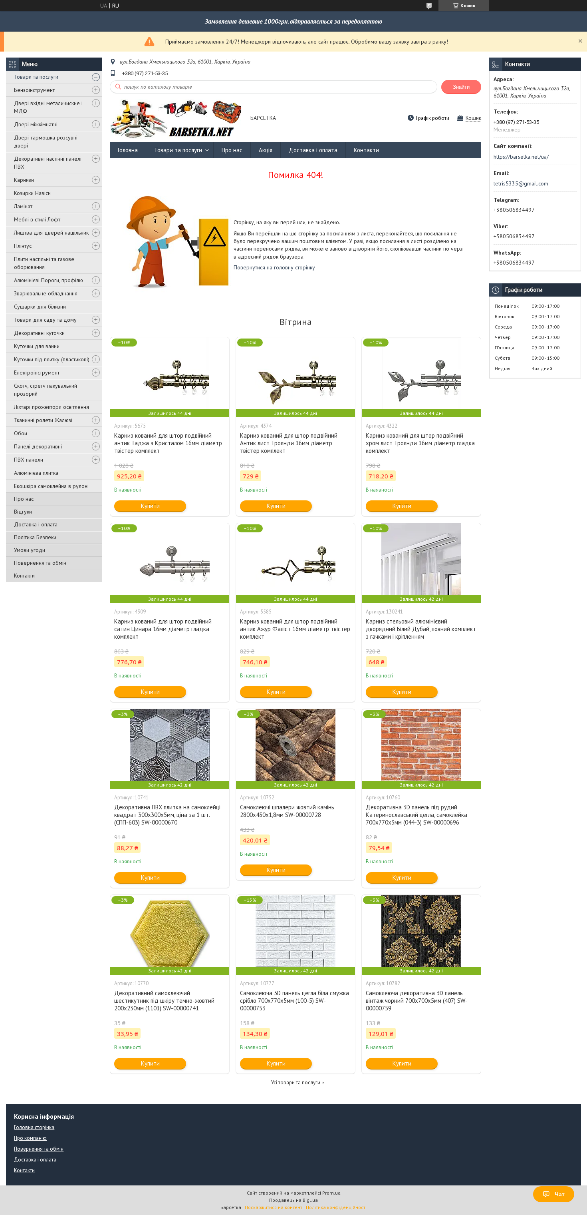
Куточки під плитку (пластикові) (51, 359)
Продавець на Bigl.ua (293, 1200)
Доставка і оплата (36, 524)
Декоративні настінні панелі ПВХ (47, 162)
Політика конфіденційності (336, 1207)
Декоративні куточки (39, 333)
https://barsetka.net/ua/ (521, 156)
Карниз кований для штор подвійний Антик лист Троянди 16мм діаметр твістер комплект (288, 443)
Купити (150, 506)
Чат (560, 1194)
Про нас (24, 498)
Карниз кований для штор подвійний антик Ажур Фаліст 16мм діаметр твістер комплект (295, 628)
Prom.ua (331, 1193)
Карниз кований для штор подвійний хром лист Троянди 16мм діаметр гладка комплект (420, 443)
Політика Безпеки (35, 537)
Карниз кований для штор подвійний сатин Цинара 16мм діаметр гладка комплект (163, 628)
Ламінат (23, 206)
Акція (265, 150)
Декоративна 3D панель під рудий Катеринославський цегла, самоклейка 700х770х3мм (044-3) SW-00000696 (416, 814)
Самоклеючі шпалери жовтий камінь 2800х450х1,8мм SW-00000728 (287, 811)
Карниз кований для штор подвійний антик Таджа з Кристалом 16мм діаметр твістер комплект (168, 443)
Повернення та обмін (40, 562)
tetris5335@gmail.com (521, 183)
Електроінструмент (36, 372)
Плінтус (23, 245)
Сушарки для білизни (40, 306)
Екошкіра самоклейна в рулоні (51, 486)
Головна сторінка (34, 1127)
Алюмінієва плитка (36, 472)
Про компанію (30, 1138)
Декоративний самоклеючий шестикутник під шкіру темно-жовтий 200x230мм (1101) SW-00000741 (164, 1000)
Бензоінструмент (34, 90)
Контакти (24, 575)
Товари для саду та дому (45, 319)
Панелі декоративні (38, 446)
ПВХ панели (28, 459)
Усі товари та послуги (295, 1082)
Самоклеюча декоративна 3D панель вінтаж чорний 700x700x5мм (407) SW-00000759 (417, 1000)
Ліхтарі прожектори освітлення (51, 406)
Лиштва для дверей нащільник (51, 232)
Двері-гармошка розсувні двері (45, 141)
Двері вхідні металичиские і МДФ (48, 107)
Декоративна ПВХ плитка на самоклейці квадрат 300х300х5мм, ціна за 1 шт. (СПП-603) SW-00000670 (167, 814)
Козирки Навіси (32, 193)
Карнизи (24, 179)
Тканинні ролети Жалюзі (43, 420)
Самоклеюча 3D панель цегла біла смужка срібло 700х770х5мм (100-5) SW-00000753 (294, 1000)
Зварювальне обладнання (45, 293)
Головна (128, 150)
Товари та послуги (36, 76)
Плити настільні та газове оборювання (44, 263)
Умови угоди (29, 550)
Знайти (461, 87)
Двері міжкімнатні (36, 124)
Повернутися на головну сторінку (274, 267)
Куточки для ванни (36, 346)
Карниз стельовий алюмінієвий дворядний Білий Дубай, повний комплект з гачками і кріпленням (421, 628)
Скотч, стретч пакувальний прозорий (45, 389)
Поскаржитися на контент (273, 1207)
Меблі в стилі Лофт (37, 219)
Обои (20, 433)
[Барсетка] (176, 118)
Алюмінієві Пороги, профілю (48, 280)
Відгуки (23, 511)
